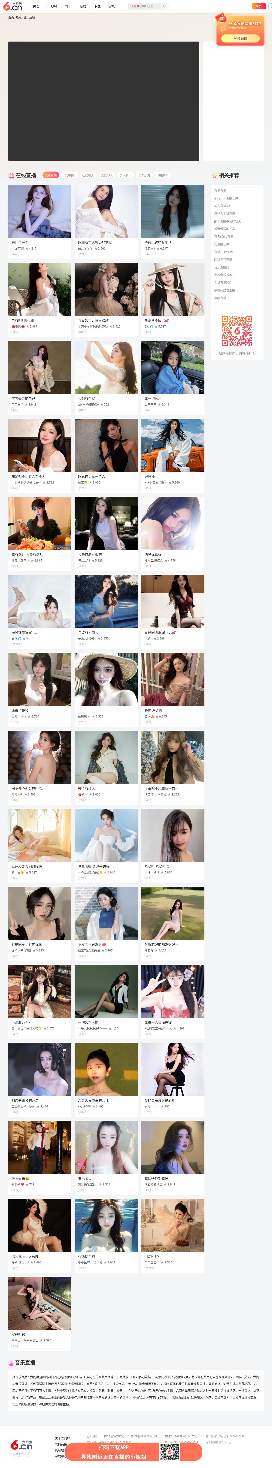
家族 (111, 6)
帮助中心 (61, 1456)
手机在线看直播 (224, 290)
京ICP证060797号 (113, 1436)
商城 (82, 6)
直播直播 (220, 190)
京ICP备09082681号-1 (144, 1436)
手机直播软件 (223, 282)
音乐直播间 (221, 267)
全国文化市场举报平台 (144, 1448)
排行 (68, 6)
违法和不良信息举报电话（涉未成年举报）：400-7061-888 (119, 1454)
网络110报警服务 (96, 1448)
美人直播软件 (223, 206)
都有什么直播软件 (226, 198)
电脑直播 (220, 298)
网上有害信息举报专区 (218, 1442)
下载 (97, 6)
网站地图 (61, 1450)
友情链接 (61, 1444)
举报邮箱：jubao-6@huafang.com (184, 1448)
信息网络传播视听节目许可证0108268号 (109, 1442)
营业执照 (91, 1436)
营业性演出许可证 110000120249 (225, 1436)
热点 (19, 17)
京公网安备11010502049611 (181, 1442)
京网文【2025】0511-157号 (181, 1436)
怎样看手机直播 (224, 213)
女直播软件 (221, 244)
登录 (259, 6)
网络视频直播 (223, 259)
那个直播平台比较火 (227, 221)
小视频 (52, 6)
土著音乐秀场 (223, 275)
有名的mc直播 (223, 236)
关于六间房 (62, 1438)
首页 (36, 6)
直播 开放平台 (223, 252)
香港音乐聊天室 (224, 229)
